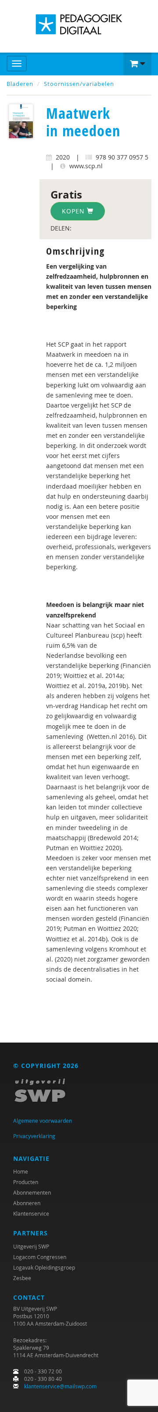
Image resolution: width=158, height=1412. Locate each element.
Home (20, 1171)
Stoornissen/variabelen (79, 84)
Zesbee (22, 1277)
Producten (25, 1181)
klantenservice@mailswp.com (60, 1386)
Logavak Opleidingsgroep (44, 1267)
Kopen (74, 211)
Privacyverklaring (34, 1135)
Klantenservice (31, 1213)
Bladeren (20, 84)
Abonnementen (32, 1192)
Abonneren (26, 1202)
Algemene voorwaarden (42, 1120)
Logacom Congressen (39, 1256)
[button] (137, 64)
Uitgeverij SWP (31, 1246)
